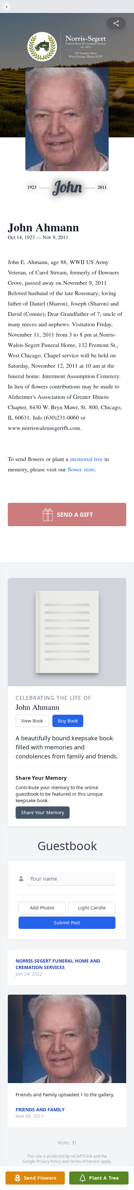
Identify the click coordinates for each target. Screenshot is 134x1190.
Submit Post (67, 922)
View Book (32, 721)
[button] (67, 1039)
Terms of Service (85, 1161)
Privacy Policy (48, 1161)
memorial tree (86, 459)
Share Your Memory (42, 812)
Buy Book (68, 721)
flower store (81, 469)
